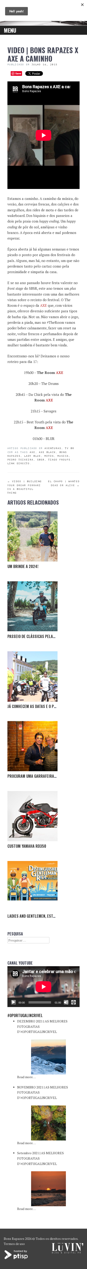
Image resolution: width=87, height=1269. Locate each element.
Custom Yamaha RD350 (26, 846)
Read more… (26, 1077)
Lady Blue (32, 456)
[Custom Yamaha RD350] (32, 816)
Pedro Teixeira (20, 459)
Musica (63, 456)
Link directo (18, 463)
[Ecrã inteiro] (73, 1002)
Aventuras (53, 448)
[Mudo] (66, 1002)
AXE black (47, 452)
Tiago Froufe (59, 459)
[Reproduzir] (13, 1002)
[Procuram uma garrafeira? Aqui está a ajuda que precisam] (32, 746)
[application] (43, 986)
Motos (49, 456)
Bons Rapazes (14, 1238)
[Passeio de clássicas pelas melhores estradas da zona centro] (32, 606)
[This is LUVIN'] (67, 1252)
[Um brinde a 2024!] (32, 536)
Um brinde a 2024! (22, 566)
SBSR (41, 459)
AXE (43, 305)
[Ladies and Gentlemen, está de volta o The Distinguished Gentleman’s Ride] (32, 886)
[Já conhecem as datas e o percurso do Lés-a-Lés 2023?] (32, 676)
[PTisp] (16, 1258)
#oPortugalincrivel (25, 1015)
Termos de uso (14, 1243)
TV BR (69, 448)
